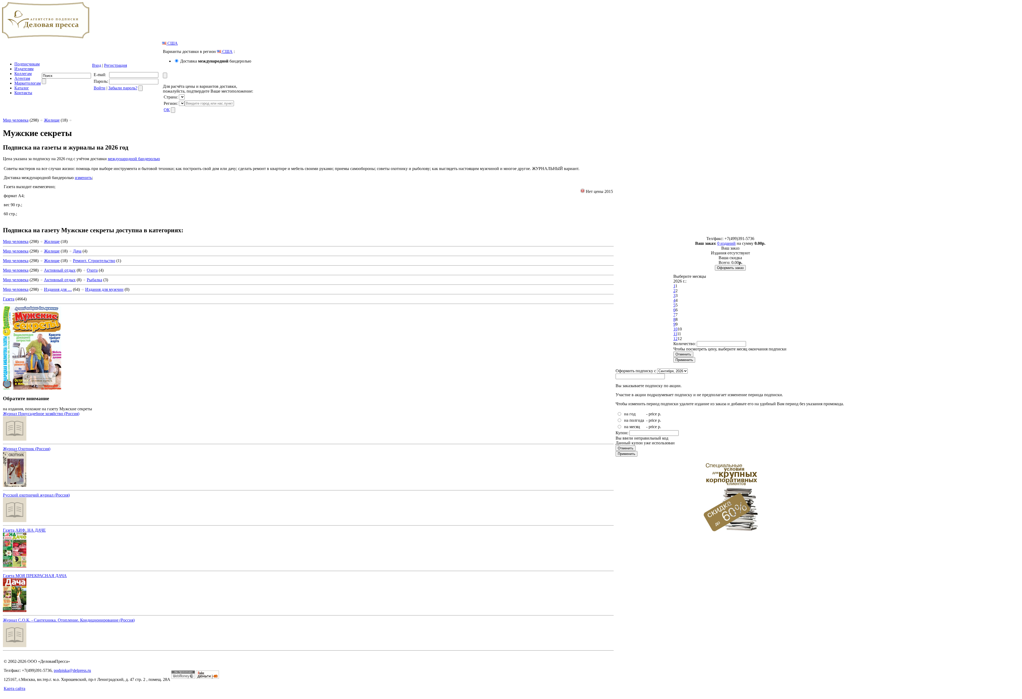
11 (675, 334)
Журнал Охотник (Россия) (26, 448)
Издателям (24, 69)
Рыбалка (94, 280)
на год (630, 414)
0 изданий (726, 243)
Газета (8, 299)
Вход (96, 65)
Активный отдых (60, 270)
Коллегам (23, 73)
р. (659, 414)
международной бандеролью (134, 158)
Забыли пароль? (122, 88)
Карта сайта (14, 688)
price (653, 414)
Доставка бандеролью (215, 61)
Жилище (52, 120)
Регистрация (115, 65)
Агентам (22, 78)
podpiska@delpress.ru (72, 670)
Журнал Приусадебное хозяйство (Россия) (41, 413)
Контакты (23, 92)
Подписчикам (27, 64)
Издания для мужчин (104, 289)
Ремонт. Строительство (94, 260)
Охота (92, 270)
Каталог (21, 88)
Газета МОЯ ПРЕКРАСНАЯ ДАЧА (35, 575)
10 (675, 329)
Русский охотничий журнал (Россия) (36, 495)
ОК (167, 109)
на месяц (632, 426)
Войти (99, 88)
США (172, 43)
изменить (83, 177)
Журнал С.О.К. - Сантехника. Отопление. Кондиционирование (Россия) (69, 620)
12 (675, 338)
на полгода (634, 420)
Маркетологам (27, 83)
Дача (77, 251)
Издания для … (58, 289)
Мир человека (15, 120)
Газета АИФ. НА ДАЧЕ (24, 530)
